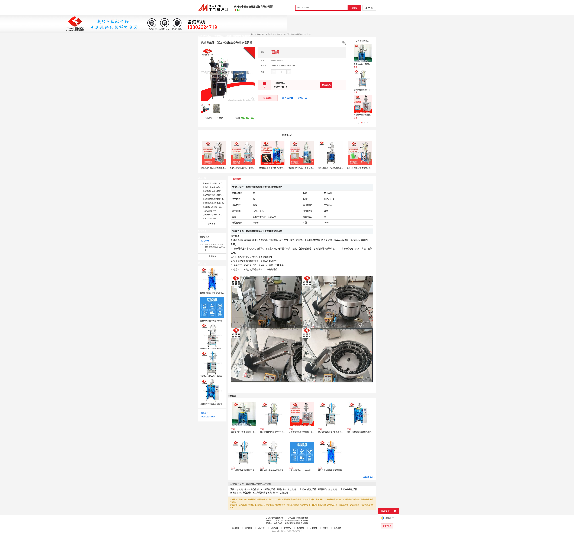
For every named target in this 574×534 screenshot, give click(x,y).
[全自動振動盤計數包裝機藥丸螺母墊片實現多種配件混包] (212, 307)
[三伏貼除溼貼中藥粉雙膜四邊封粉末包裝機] (212, 363)
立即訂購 (302, 97)
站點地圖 (274, 528)
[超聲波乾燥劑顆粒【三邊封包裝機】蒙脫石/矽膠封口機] (363, 79)
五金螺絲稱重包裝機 (262, 492)
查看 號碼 (205, 240)
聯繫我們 (248, 528)
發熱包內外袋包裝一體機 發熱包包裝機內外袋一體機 (309, 168)
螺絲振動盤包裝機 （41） (213, 183)
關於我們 (235, 528)
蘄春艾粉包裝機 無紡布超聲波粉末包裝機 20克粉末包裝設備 (254, 168)
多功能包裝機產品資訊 (275, 517)
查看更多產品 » (368, 477)
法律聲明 (313, 528)
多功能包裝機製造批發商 (298, 517)
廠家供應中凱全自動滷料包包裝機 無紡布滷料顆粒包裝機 (223, 168)
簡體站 (325, 528)
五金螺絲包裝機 (268, 489)
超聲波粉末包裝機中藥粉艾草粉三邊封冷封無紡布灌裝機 (222, 348)
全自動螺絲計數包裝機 (240, 492)
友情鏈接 (337, 528)
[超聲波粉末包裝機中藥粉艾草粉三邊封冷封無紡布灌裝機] (212, 335)
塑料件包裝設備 (280, 492)
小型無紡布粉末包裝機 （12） (215, 203)
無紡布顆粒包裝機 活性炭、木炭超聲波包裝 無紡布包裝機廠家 (371, 168)
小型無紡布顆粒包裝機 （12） (215, 199)
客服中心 (261, 528)
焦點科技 (290, 531)
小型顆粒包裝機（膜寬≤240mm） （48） (219, 195)
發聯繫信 (267, 97)
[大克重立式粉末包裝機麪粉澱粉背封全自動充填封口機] (363, 104)
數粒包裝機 (270, 34)
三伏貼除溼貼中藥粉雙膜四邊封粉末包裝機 (217, 376)
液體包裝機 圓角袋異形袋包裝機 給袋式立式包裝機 (279, 168)
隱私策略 (287, 528)
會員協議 (300, 528)
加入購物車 (287, 97)
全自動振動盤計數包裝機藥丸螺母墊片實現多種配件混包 (222, 320)
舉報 (221, 118)
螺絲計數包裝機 (251, 489)
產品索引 (204, 412)
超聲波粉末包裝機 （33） (213, 207)
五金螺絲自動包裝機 (306, 489)
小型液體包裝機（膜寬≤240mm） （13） (219, 191)
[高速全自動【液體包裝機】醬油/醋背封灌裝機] (363, 53)
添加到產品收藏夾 (208, 416)
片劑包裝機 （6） (210, 210)
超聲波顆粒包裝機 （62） (213, 214)
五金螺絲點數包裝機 (347, 489)
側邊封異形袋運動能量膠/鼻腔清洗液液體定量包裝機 (221, 404)
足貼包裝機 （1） (210, 218)
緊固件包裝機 (236, 489)
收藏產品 (208, 118)
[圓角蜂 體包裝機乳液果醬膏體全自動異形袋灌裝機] (212, 279)
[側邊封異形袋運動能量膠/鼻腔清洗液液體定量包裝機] (212, 390)
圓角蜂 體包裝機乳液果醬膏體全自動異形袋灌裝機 (220, 293)
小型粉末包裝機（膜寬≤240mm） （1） (219, 187)
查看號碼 (326, 85)
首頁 (253, 34)
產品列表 (260, 34)
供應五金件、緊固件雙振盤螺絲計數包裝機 (291, 520)
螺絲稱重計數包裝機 (327, 489)
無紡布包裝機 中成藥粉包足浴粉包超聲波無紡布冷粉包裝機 (341, 168)
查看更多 (212, 224)
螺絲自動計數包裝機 (286, 489)
